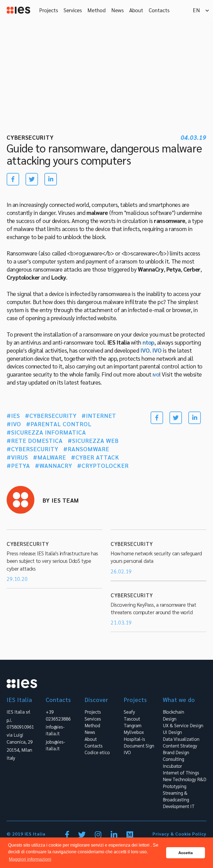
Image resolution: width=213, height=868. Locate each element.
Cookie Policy (190, 834)
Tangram (132, 725)
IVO (127, 752)
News (117, 10)
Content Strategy (180, 745)
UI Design (172, 732)
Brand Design (176, 752)
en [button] (202, 10)
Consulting (173, 759)
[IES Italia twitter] (82, 835)
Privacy (161, 834)
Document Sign (139, 745)
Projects (48, 10)
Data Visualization (181, 739)
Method (96, 10)
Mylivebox (134, 732)
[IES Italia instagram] (98, 835)
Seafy (129, 712)
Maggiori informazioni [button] (30, 859)
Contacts (159, 10)
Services (73, 10)
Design (169, 719)
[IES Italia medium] (129, 835)
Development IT (179, 806)
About (136, 10)
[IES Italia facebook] (67, 835)
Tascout (132, 719)
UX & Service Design (183, 725)
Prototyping (174, 786)
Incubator (172, 766)
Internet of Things (181, 772)
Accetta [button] (185, 853)
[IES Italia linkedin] (114, 835)
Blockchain (173, 712)
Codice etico (97, 752)
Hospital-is (134, 739)
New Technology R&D (184, 779)
